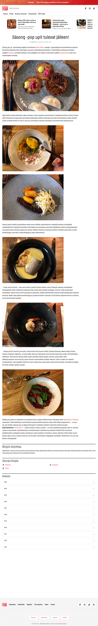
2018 (5, 527)
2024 (5, 488)
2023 (5, 495)
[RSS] (94, 605)
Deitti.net (33, 617)
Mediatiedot (21, 604)
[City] (4, 604)
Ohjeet (46, 604)
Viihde (11, 14)
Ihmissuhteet (32, 14)
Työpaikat (29, 604)
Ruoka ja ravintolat (21, 14)
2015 (5, 547)
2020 (5, 514)
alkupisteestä (64, 53)
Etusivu (5, 14)
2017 (5, 534)
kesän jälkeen (40, 47)
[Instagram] (89, 8)
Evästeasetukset (62, 623)
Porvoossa (11, 53)
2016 (5, 540)
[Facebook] (85, 8)
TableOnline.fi (18, 428)
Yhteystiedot (12, 604)
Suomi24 (55, 617)
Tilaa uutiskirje (38, 604)
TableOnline (44, 617)
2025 (5, 482)
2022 (5, 501)
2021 (5, 508)
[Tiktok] (94, 8)
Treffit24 (65, 617)
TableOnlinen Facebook (70, 420)
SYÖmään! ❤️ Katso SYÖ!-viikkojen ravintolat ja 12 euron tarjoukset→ (49, 2)
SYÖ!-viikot (41, 14)
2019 (5, 521)
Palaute (53, 604)
